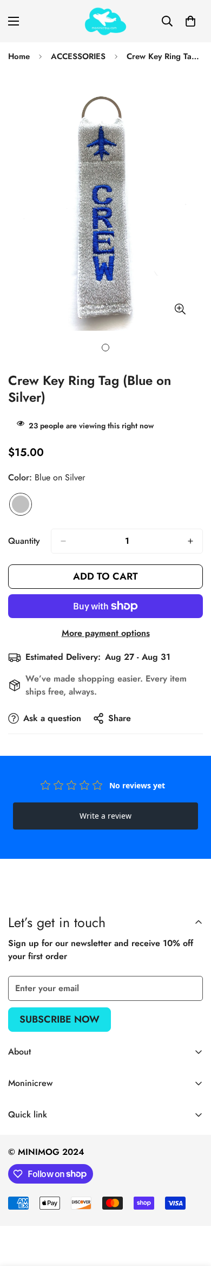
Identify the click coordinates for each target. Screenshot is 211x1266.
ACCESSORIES (78, 56)
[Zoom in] (180, 309)
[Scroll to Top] (191, 1208)
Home (19, 56)
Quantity (24, 541)
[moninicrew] (105, 21)
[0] (190, 21)
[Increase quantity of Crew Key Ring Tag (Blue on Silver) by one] (190, 541)
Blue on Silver (20, 504)
